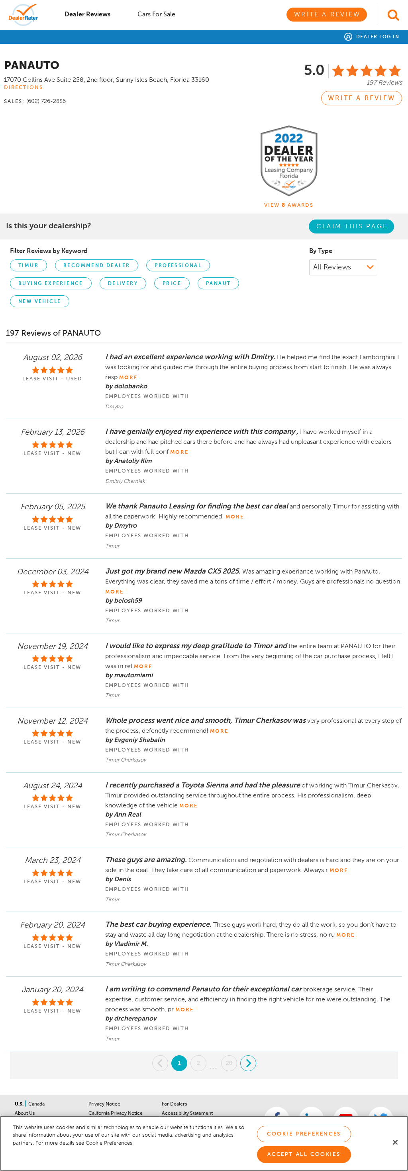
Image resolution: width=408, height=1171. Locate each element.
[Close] (395, 1142)
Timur (28, 265)
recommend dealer (96, 265)
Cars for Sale (156, 15)
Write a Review (327, 15)
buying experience (50, 283)
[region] (204, 1143)
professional (178, 265)
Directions (23, 87)
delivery (123, 283)
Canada (36, 1104)
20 (229, 1063)
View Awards (289, 205)
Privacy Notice (104, 1104)
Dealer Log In (376, 37)
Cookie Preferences (304, 1134)
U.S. (20, 1104)
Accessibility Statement (187, 1113)
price (172, 283)
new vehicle (39, 301)
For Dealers (174, 1104)
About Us (25, 1113)
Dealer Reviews (87, 15)
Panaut (218, 283)
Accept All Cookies (303, 1154)
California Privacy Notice (115, 1113)
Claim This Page (352, 227)
